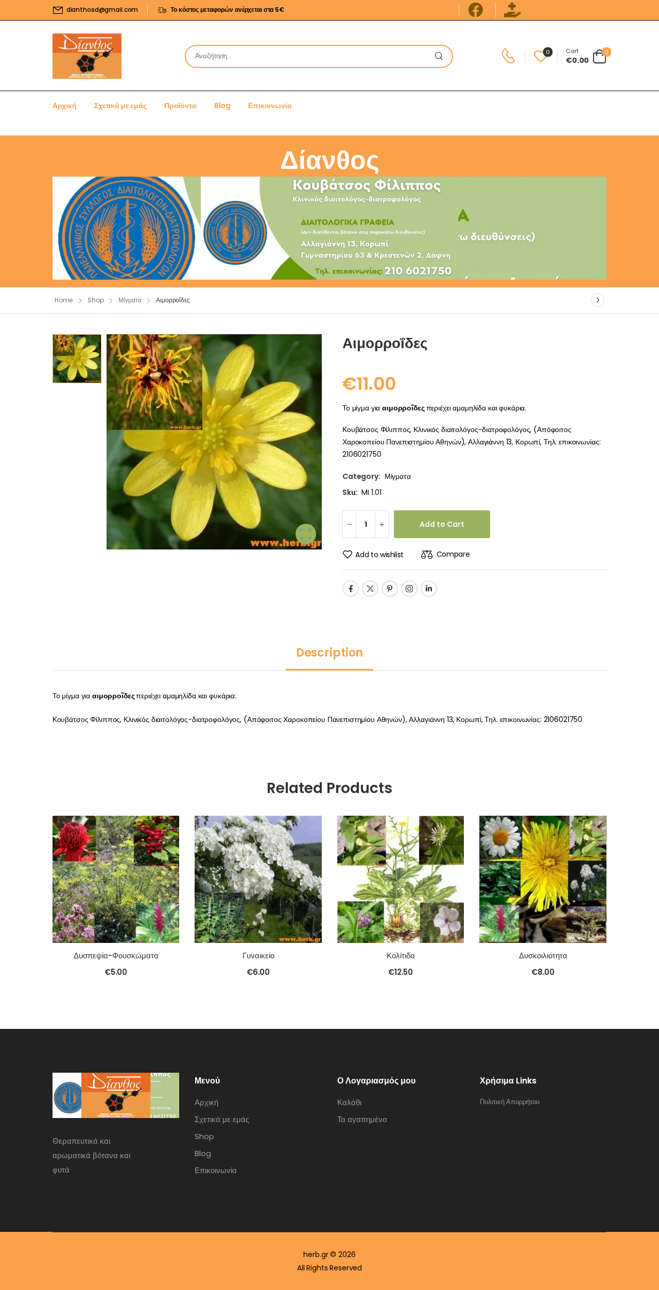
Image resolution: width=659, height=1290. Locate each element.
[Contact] (509, 56)
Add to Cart (442, 524)
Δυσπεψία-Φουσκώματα (116, 955)
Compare (453, 554)
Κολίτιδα (401, 955)
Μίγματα (129, 300)
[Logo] (87, 56)
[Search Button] (441, 56)
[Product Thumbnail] (214, 441)
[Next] (597, 300)
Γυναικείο (258, 955)
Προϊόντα (180, 105)
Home (64, 300)
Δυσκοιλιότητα (543, 955)
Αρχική (65, 105)
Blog (222, 105)
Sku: (349, 492)
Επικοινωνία (269, 105)
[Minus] (349, 524)
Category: (361, 476)
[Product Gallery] (306, 534)
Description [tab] (329, 653)
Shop (96, 300)
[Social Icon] (350, 588)
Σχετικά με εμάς (120, 105)
